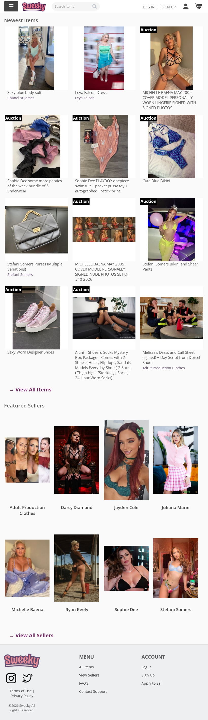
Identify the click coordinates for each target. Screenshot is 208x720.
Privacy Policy (22, 695)
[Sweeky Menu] (11, 6)
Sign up (169, 7)
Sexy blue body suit (24, 92)
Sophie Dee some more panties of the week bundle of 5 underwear (34, 185)
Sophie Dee (126, 609)
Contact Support (93, 691)
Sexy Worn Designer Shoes (30, 352)
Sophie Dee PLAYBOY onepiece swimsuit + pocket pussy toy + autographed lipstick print (102, 185)
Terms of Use (21, 690)
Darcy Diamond (77, 507)
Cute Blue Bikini (156, 180)
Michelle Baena (27, 609)
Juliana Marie (175, 507)
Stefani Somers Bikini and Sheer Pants (170, 266)
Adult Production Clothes (164, 367)
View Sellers (89, 675)
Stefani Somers (20, 274)
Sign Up (148, 675)
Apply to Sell (152, 683)
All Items (86, 667)
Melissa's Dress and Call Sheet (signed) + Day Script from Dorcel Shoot (171, 357)
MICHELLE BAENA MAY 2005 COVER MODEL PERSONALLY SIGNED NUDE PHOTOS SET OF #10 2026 (102, 271)
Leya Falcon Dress (91, 92)
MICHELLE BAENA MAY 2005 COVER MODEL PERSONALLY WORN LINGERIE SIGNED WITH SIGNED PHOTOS (169, 100)
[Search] (94, 6)
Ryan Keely (76, 609)
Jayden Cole (126, 507)
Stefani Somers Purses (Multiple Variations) (34, 266)
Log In (149, 7)
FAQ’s (83, 683)
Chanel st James (20, 97)
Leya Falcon (85, 97)
